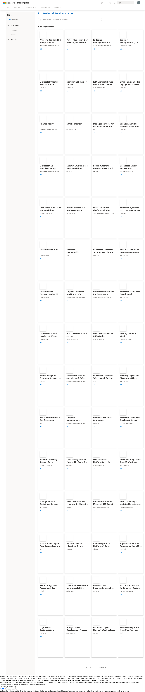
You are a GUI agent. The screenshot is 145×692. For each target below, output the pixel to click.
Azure (24, 682)
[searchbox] (22, 19)
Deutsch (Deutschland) (8, 687)
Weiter (101, 668)
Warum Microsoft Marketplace (10, 676)
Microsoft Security (15, 682)
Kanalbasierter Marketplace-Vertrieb (62, 680)
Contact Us (46, 691)
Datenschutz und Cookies (59, 691)
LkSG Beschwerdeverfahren (35, 685)
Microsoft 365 (41, 682)
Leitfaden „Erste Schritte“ (59, 676)
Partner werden (14, 678)
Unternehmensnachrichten (129, 682)
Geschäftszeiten (44, 676)
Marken (88, 691)
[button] (39, 19)
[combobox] (70, 19)
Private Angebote (94, 676)
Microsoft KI (4, 682)
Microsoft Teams (68, 682)
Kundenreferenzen (32, 676)
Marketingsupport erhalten (63, 678)
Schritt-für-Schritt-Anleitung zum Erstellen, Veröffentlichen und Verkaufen (118, 678)
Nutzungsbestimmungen (76, 691)
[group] (41, 49)
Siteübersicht (37, 691)
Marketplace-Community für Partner (36, 680)
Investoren (22, 685)
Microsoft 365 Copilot (54, 682)
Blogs (24, 676)
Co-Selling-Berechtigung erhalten (11, 680)
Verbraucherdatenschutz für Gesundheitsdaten (16, 691)
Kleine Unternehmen (82, 682)
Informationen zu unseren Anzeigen (103, 691)
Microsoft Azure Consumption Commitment (116, 676)
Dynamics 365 (31, 682)
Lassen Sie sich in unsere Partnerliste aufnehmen (37, 678)
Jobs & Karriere (94, 682)
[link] (50, 50)
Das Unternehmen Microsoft (110, 682)
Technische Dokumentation (77, 676)
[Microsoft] (9, 3)
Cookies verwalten (122, 691)
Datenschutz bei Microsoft (9, 685)
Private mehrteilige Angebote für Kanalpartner (91, 680)
